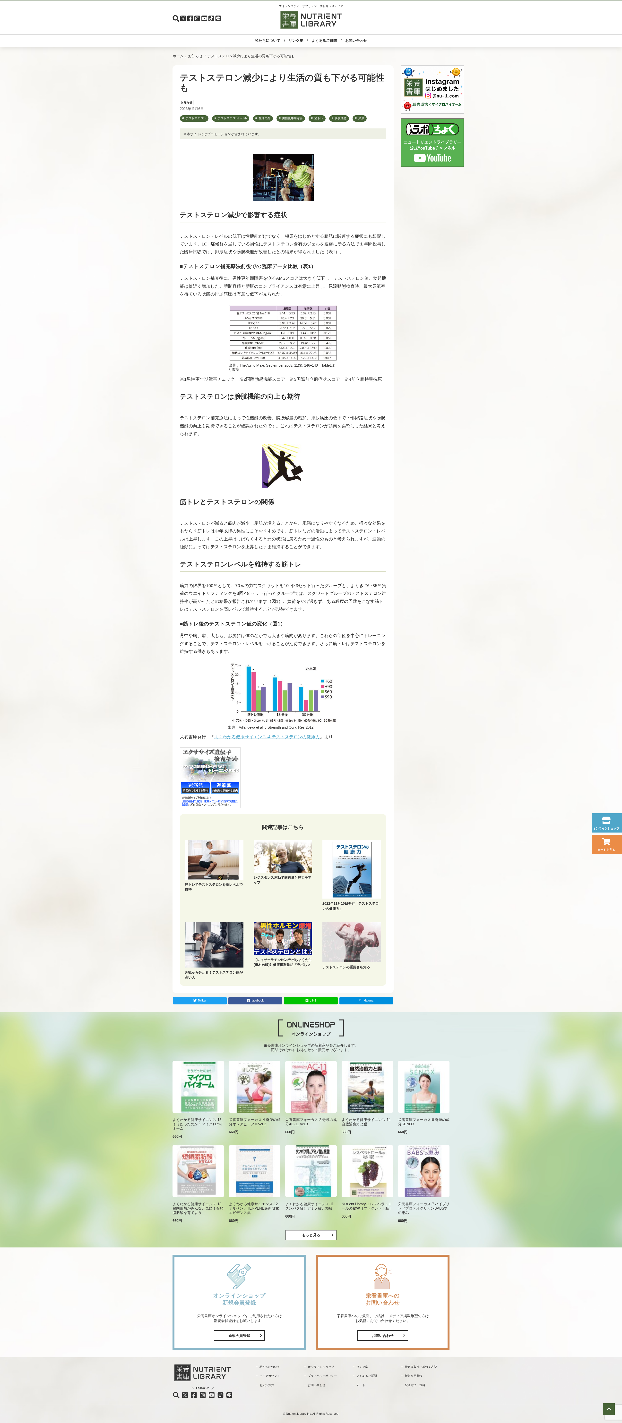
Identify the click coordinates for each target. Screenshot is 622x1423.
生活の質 (264, 118)
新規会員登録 (239, 1335)
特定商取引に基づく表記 (421, 1367)
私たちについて (267, 40)
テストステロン (196, 118)
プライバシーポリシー (322, 1376)
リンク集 (296, 40)
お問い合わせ (356, 40)
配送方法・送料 (415, 1385)
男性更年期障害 (292, 118)
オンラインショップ (606, 828)
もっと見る (311, 1235)
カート (360, 1385)
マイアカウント (269, 1376)
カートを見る (606, 849)
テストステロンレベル (232, 118)
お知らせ (195, 56)
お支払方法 (266, 1385)
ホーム (178, 56)
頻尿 (361, 118)
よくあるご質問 (324, 40)
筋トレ (318, 118)
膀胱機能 (340, 118)
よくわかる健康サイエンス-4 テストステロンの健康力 (267, 736)
